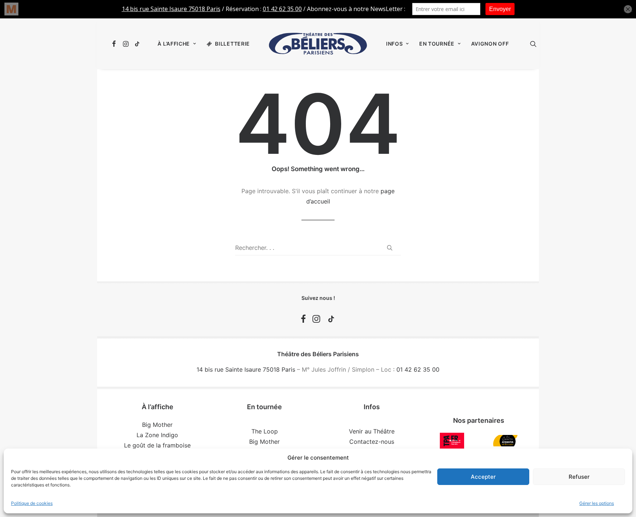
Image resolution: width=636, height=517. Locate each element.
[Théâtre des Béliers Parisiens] (318, 44)
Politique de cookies (32, 503)
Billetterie (232, 43)
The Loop (264, 431)
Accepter (483, 476)
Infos (394, 43)
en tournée (437, 43)
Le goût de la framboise (157, 445)
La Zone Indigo (157, 435)
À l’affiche (174, 43)
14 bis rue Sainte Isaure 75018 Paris (246, 369)
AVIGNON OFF (490, 43)
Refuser (579, 476)
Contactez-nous (371, 441)
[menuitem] (115, 43)
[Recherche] (318, 247)
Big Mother (157, 424)
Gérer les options (596, 503)
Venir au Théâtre (372, 431)
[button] (115, 43)
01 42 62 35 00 (417, 369)
